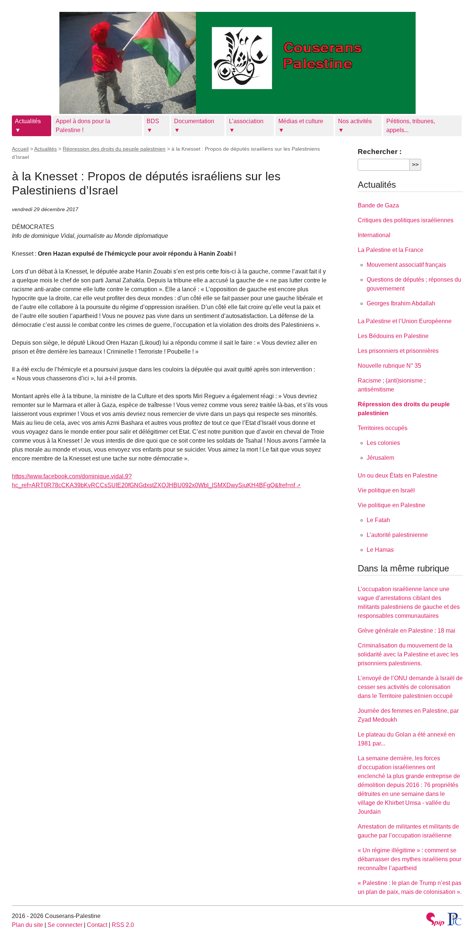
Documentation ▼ (194, 125)
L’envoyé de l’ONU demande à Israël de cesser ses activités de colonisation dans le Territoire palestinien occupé (410, 687)
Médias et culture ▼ (300, 125)
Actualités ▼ (28, 125)
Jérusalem (380, 458)
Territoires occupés (382, 428)
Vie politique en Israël (386, 490)
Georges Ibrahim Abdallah (401, 303)
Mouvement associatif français (406, 265)
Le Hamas (380, 550)
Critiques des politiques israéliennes (405, 220)
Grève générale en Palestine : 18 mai (406, 630)
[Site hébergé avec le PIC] (454, 919)
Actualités (45, 149)
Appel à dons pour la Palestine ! (83, 125)
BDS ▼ (153, 125)
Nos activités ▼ (355, 125)
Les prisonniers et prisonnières (398, 351)
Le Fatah (378, 520)
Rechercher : (380, 151)
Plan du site (27, 925)
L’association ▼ (246, 125)
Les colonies (383, 443)
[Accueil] (237, 63)
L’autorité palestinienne (397, 535)
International (374, 235)
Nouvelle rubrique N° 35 (389, 366)
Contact (97, 925)
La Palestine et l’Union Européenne (405, 321)
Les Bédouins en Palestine (393, 336)
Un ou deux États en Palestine (398, 475)
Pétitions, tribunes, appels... (410, 125)
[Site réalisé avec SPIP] (435, 920)
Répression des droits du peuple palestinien (114, 149)
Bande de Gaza (378, 205)
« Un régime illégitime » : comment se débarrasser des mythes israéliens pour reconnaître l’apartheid (409, 859)
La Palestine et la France (390, 250)
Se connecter (65, 925)
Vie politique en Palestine (391, 505)
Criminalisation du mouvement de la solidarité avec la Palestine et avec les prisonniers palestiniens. (408, 654)
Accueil (20, 149)
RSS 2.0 (123, 925)
